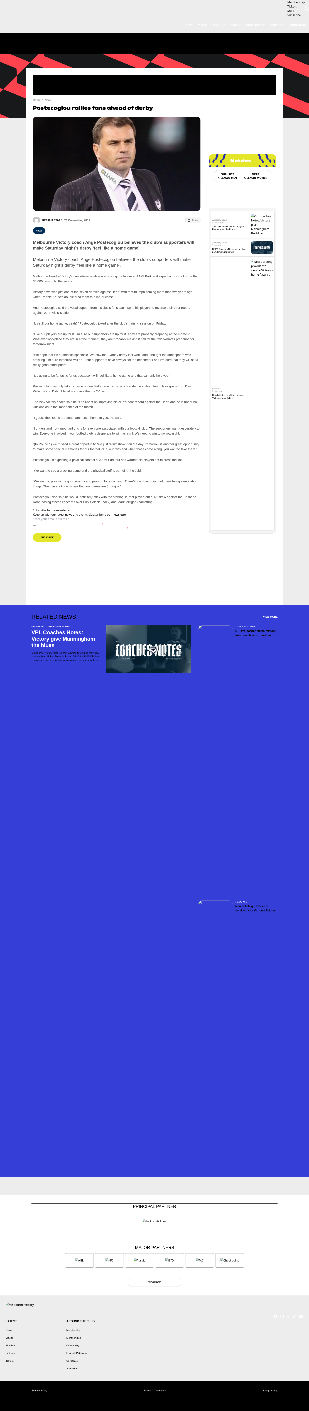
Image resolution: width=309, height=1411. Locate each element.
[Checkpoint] (229, 1260)
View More (270, 616)
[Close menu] (298, 1400)
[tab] (227, 176)
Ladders (10, 1353)
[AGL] (79, 1260)
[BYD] (169, 1260)
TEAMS (216, 25)
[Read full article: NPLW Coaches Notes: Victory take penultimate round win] (262, 247)
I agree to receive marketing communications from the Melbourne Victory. (82, 528)
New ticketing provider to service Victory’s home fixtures (256, 908)
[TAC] (199, 1260)
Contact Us (298, 25)
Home (36, 100)
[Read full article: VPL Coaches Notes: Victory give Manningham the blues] (262, 224)
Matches (10, 1345)
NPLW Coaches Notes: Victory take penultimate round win (255, 633)
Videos (9, 1337)
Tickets (10, 1360)
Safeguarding (270, 1390)
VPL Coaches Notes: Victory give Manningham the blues (63, 638)
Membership (73, 1330)
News (48, 100)
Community (253, 25)
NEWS (189, 25)
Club (233, 25)
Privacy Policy (62, 524)
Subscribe (47, 537)
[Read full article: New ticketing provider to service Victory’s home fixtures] (262, 393)
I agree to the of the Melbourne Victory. (70, 524)
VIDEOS (202, 25)
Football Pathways (76, 1353)
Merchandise (73, 1337)
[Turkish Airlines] (154, 1221)
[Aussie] (139, 1260)
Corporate (277, 25)
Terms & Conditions (155, 1390)
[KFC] (109, 1260)
